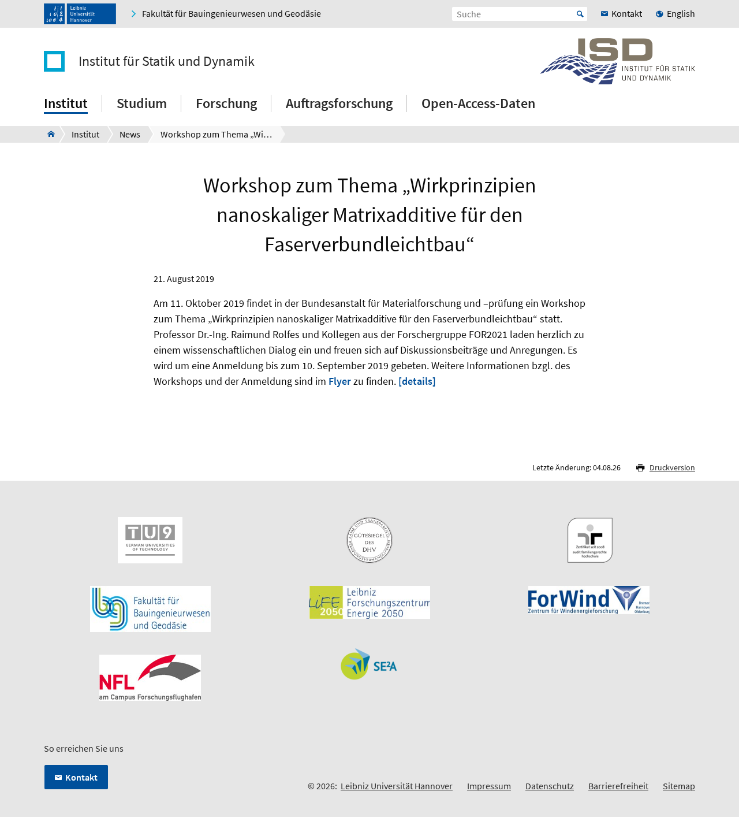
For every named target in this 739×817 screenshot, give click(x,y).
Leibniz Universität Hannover (397, 786)
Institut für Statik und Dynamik (167, 61)
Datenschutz (549, 786)
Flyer (340, 381)
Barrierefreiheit (618, 786)
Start (580, 14)
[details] (417, 381)
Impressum (489, 786)
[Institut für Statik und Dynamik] (47, 134)
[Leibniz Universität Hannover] (80, 13)
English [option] (681, 13)
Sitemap (679, 786)
